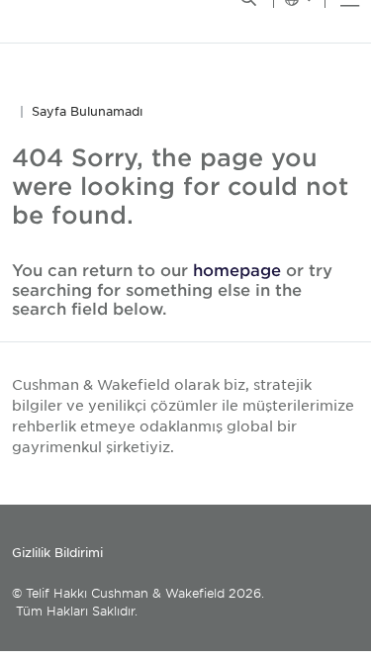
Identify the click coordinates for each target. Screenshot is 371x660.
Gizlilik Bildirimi (57, 552)
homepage (237, 269)
